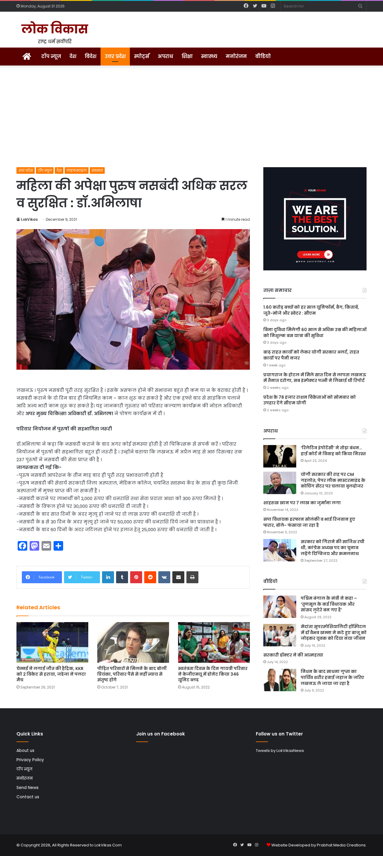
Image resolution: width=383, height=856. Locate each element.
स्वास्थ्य (209, 56)
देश (72, 56)
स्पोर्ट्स (141, 56)
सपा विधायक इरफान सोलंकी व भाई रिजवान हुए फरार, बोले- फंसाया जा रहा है (309, 522)
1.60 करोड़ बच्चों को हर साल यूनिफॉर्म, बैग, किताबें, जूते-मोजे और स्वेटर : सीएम (311, 310)
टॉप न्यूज (51, 56)
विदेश (90, 56)
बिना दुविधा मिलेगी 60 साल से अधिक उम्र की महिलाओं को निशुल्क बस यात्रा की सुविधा (315, 333)
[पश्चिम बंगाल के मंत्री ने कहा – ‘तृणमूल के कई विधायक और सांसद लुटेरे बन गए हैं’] (279, 606)
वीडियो (263, 56)
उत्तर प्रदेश (115, 56)
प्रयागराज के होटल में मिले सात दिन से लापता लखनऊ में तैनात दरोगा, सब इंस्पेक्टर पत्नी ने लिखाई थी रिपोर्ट (314, 378)
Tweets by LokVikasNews (280, 750)
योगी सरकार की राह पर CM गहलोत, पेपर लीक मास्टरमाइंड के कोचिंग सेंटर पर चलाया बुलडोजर (333, 480)
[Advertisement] (191, 116)
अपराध (165, 56)
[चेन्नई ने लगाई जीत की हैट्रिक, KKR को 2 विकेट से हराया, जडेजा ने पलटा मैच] (52, 642)
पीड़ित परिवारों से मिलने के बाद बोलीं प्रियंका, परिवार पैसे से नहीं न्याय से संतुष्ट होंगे (131, 674)
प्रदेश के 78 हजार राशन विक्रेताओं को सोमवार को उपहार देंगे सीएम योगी (309, 400)
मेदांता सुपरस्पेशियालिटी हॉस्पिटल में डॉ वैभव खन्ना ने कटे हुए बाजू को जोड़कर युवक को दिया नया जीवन (334, 632)
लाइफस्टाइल (76, 170)
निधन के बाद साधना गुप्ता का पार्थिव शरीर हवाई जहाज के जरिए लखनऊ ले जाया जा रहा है (332, 677)
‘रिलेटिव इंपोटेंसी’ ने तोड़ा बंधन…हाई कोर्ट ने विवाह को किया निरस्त (333, 451)
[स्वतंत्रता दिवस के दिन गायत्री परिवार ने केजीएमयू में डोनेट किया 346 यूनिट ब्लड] (214, 642)
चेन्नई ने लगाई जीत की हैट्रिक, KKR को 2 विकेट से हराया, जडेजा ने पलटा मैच (51, 674)
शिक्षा (187, 56)
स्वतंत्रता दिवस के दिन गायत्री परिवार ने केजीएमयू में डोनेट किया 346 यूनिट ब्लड (212, 674)
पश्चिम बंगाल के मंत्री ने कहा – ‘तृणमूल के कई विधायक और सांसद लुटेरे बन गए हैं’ (329, 604)
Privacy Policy (30, 760)
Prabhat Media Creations (341, 845)
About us (25, 750)
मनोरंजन (236, 56)
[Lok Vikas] (53, 32)
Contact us (27, 797)
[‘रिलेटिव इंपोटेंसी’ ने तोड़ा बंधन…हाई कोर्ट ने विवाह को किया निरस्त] (279, 456)
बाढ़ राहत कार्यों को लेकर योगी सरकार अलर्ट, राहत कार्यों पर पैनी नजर (311, 355)
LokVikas (29, 219)
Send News (27, 787)
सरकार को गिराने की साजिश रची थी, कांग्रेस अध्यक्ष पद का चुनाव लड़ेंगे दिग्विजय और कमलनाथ (332, 547)
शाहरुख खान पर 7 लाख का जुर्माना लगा (302, 503)
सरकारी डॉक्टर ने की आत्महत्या (293, 655)
